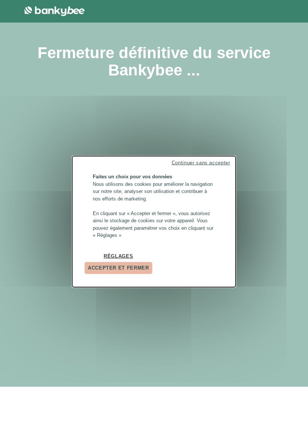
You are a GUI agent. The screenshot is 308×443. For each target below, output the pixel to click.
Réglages (118, 256)
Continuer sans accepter (201, 163)
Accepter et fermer (118, 268)
